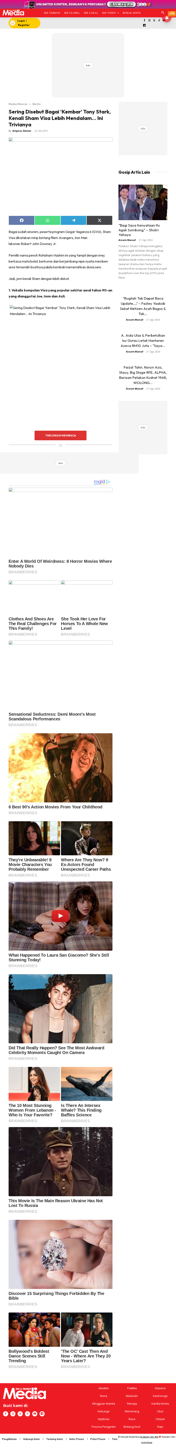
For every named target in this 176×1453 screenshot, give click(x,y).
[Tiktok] (159, 20)
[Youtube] (34, 1413)
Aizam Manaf (127, 240)
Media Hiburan (18, 104)
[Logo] (13, 12)
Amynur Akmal (21, 130)
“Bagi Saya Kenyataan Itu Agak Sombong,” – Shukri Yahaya (139, 230)
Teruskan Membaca (60, 435)
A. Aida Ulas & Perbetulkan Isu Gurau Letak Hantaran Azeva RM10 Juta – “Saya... (143, 340)
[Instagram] (149, 20)
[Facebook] (144, 20)
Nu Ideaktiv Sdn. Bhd (149, 1437)
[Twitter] (154, 20)
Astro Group (146, 1442)
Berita (37, 104)
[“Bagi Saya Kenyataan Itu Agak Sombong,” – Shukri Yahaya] (142, 202)
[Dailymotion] (144, 25)
